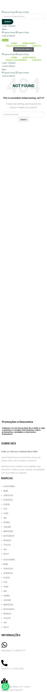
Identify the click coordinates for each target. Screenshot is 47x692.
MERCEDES (8, 531)
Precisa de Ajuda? (22, 49)
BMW (5, 491)
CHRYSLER (8, 495)
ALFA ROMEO (9, 486)
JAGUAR (7, 527)
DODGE (6, 504)
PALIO (6, 554)
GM (4, 518)
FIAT (5, 509)
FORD (5, 513)
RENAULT (7, 540)
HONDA (6, 522)
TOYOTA (7, 545)
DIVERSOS (8, 500)
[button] (5, 686)
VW (4, 549)
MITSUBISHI (8, 536)
